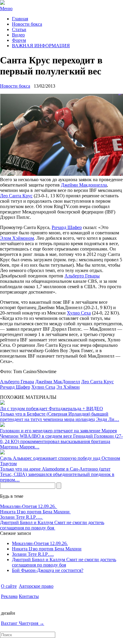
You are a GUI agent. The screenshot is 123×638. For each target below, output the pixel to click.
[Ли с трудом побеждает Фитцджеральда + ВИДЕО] (2, 403)
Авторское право (36, 586)
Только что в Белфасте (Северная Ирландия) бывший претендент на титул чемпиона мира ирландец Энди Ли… (59, 416)
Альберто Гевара (17, 381)
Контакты (29, 596)
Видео (18, 34)
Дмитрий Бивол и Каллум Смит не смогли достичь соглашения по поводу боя (52, 525)
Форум (19, 40)
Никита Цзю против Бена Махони (35, 511)
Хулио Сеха (79, 312)
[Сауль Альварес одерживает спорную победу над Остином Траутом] (2, 452)
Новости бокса (27, 24)
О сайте (9, 586)
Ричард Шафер (67, 227)
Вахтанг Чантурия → (22, 623)
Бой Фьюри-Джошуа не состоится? (47, 570)
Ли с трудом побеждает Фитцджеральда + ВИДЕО (51, 408)
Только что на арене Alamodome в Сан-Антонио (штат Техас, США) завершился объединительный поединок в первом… (57, 474)
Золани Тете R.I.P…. (21, 517)
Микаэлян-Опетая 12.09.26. (28, 506)
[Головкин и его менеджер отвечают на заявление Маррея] (2, 425)
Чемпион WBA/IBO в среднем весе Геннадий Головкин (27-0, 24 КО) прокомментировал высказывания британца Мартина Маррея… (61, 441)
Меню (6, 8)
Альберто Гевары (82, 275)
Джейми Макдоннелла (84, 184)
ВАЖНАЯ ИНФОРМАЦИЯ (41, 45)
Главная (20, 18)
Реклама (9, 596)
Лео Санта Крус (16, 195)
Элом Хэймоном (17, 238)
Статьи (19, 29)
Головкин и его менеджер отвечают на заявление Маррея (58, 430)
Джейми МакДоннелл (57, 381)
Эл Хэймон (68, 387)
